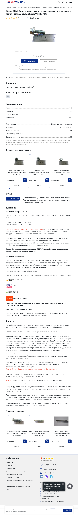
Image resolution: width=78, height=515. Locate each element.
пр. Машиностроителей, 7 (50, 491)
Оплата (67, 77)
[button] (9, 189)
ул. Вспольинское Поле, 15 (50, 493)
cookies (53, 508)
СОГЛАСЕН (67, 510)
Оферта (8, 489)
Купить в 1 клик (49, 61)
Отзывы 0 (51, 77)
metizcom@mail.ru (49, 473)
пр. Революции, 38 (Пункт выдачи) (53, 501)
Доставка (60, 77)
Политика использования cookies (18, 486)
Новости (9, 465)
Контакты (9, 462)
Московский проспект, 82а (50, 496)
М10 (7, 97)
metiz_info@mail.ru (49, 469)
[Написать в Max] (46, 476)
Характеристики (21, 77)
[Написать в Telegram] (51, 476)
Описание (9, 77)
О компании (10, 468)
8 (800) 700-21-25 (50, 464)
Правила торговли (12, 477)
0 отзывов (21, 18)
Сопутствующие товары (37, 77)
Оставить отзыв (13, 198)
